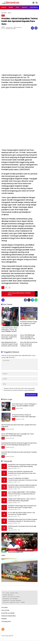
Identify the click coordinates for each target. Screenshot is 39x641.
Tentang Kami (6, 621)
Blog (3, 15)
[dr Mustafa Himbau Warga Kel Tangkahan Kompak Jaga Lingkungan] (29, 313)
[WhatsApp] (36, 299)
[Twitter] (28, 299)
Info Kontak (5, 610)
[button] (33, 3)
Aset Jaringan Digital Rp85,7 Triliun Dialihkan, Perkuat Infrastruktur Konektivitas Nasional (22, 493)
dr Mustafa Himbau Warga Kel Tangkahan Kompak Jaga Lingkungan (28, 323)
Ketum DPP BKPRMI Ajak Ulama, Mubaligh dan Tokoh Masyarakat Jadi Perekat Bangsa (27, 337)
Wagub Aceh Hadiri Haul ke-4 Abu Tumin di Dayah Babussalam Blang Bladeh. (21, 500)
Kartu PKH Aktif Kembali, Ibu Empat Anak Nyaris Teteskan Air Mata (28, 344)
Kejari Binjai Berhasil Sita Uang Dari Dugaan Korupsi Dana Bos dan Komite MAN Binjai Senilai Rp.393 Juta (9, 344)
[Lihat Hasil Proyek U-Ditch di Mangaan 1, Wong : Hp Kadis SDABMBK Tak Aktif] (10, 316)
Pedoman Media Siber (8, 616)
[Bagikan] (36, 28)
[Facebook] (25, 299)
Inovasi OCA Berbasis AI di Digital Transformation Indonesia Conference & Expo (22, 479)
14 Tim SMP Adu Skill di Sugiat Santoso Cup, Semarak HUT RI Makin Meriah (21, 513)
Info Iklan (4, 607)
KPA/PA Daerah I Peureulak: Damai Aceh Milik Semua (22, 527)
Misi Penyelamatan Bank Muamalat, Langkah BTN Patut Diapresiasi (9, 337)
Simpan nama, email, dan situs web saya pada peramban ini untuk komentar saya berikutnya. (19, 389)
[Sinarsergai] (10, 3)
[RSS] (2, 629)
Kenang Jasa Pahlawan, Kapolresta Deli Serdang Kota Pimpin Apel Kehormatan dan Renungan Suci (22, 472)
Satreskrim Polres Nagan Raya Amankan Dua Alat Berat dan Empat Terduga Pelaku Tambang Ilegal (22, 506)
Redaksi (4, 619)
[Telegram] (32, 299)
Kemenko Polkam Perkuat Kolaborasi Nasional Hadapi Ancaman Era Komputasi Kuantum (22, 486)
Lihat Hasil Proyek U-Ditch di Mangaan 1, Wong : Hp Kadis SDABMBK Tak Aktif (9, 329)
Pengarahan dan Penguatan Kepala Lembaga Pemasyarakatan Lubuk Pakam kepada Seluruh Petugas (22, 465)
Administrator (9, 27)
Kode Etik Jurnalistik (8, 613)
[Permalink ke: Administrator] (3, 28)
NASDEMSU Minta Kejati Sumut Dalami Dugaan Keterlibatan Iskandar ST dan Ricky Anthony (22, 520)
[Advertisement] (19, 52)
